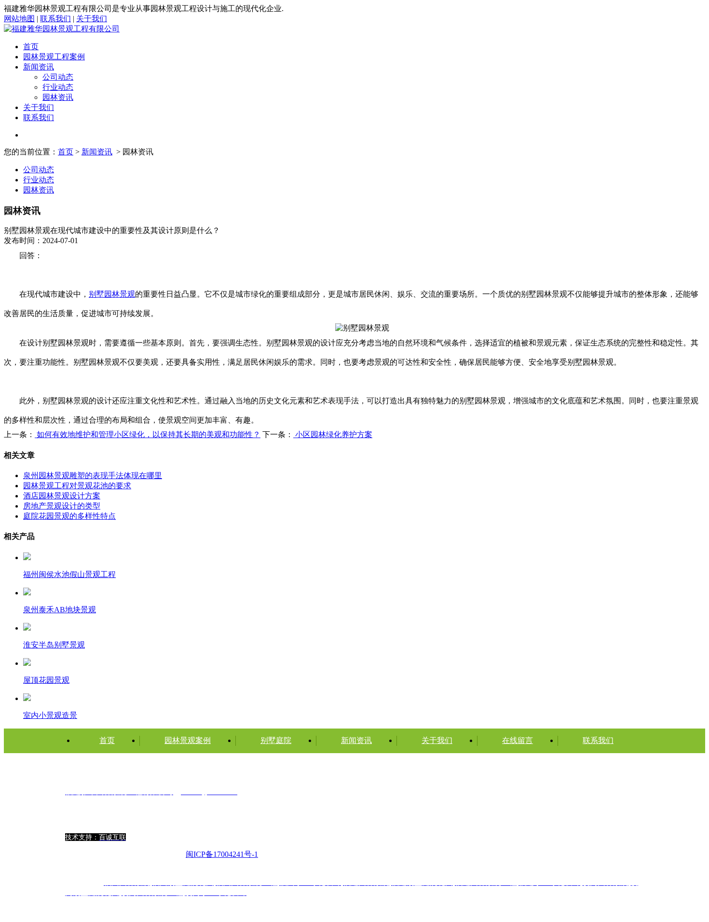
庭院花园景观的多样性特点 (69, 516)
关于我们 (91, 18)
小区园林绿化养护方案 (332, 434)
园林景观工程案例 (54, 57)
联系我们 (55, 18)
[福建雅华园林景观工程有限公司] (62, 29)
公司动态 (57, 77)
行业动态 (57, 87)
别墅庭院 (275, 740)
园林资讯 (57, 97)
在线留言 (517, 740)
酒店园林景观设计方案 (61, 496)
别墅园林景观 (112, 294)
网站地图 (19, 18)
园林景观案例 (187, 740)
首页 (31, 46)
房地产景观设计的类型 (61, 506)
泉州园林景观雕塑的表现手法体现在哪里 (92, 475)
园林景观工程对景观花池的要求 (77, 486)
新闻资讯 (38, 67)
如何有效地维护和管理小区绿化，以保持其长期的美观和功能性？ (147, 434)
